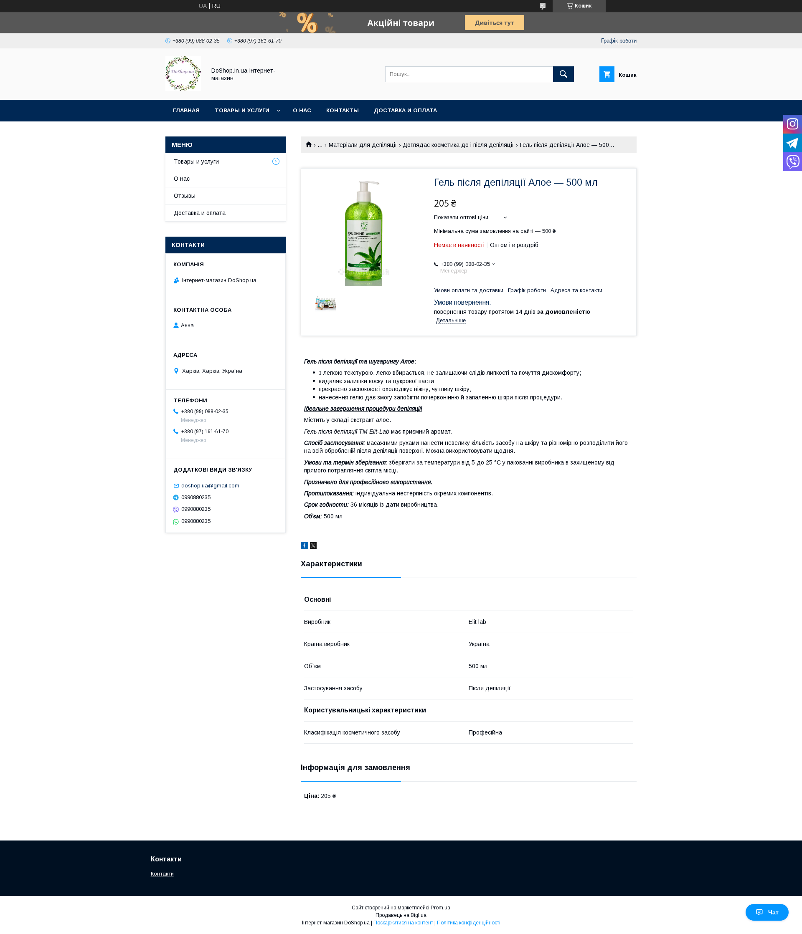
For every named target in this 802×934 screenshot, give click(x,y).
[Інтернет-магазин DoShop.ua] (183, 89)
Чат (773, 912)
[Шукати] (563, 74)
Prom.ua (440, 908)
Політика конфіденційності (468, 923)
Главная (186, 110)
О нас (302, 110)
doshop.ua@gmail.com (210, 485)
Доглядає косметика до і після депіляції (458, 144)
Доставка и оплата (405, 110)
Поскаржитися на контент (403, 923)
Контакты (342, 110)
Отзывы (184, 195)
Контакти (162, 874)
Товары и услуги (242, 110)
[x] (313, 546)
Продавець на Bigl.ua (401, 915)
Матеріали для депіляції (363, 144)
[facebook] (304, 546)
